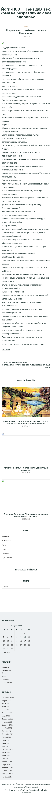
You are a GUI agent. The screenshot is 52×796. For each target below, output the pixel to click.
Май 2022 (5, 710)
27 (8, 649)
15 (17, 641)
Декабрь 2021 (7, 725)
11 (29, 637)
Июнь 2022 (6, 707)
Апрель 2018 (7, 762)
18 (29, 641)
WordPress (24, 790)
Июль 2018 (6, 752)
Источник (6, 349)
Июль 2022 (6, 704)
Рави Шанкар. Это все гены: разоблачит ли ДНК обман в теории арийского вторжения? (26, 422)
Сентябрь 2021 (8, 734)
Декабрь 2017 (7, 774)
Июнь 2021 (6, 743)
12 (4, 641)
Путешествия (7, 558)
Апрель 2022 (7, 713)
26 (4, 649)
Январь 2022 (7, 722)
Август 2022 (6, 701)
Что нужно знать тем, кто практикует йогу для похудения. (26, 469)
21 (12, 645)
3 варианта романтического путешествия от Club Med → (26, 366)
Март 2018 (6, 765)
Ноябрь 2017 (7, 777)
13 (8, 641)
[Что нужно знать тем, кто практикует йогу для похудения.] (26, 448)
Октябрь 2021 (7, 731)
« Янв (4, 652)
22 (17, 645)
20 (8, 645)
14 (12, 641)
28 (12, 649)
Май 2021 (5, 746)
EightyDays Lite (39, 790)
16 (21, 641)
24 (25, 645)
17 (25, 641)
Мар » (9, 652)
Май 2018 (5, 759)
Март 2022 (6, 716)
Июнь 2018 (6, 755)
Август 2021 (6, 737)
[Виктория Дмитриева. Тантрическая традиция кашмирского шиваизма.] (26, 494)
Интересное (6, 541)
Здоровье (5, 536)
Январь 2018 (7, 771)
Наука (4, 549)
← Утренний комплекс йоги (14, 363)
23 (21, 645)
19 (4, 645)
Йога (26, 26)
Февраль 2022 (7, 719)
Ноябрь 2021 (7, 728)
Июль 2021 (6, 740)
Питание (5, 553)
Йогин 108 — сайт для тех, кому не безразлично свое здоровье (26, 13)
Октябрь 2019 (7, 749)
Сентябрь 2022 (8, 697)
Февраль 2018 (7, 768)
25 (29, 645)
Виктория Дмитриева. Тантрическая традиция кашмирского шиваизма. (26, 515)
